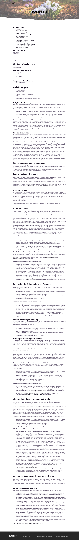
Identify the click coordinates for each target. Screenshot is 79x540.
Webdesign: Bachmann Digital (61, 536)
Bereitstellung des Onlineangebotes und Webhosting (25, 40)
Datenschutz (63, 534)
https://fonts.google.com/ (53, 464)
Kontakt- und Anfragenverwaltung (22, 41)
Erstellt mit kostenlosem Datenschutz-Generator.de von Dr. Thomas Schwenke (28, 523)
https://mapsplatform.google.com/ (22, 472)
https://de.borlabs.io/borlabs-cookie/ (29, 279)
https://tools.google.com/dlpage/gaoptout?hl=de (35, 393)
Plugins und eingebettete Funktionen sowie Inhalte (25, 44)
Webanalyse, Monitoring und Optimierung (23, 43)
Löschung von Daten (20, 37)
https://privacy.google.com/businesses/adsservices (25, 396)
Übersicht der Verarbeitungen (21, 30)
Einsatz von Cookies (19, 38)
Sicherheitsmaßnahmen (20, 33)
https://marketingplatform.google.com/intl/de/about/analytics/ (28, 389)
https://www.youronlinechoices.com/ (20, 258)
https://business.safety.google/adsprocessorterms (37, 390)
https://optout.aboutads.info (50, 257)
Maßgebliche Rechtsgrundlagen (22, 32)
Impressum (57, 534)
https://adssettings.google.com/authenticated (33, 394)
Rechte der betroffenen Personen (22, 47)
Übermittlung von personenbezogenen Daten (24, 34)
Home (57, 2)
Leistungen (62, 2)
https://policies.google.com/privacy (56, 389)
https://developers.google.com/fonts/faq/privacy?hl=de (26, 467)
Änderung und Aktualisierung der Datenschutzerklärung (26, 45)
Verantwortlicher (19, 29)
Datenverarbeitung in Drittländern (22, 36)
